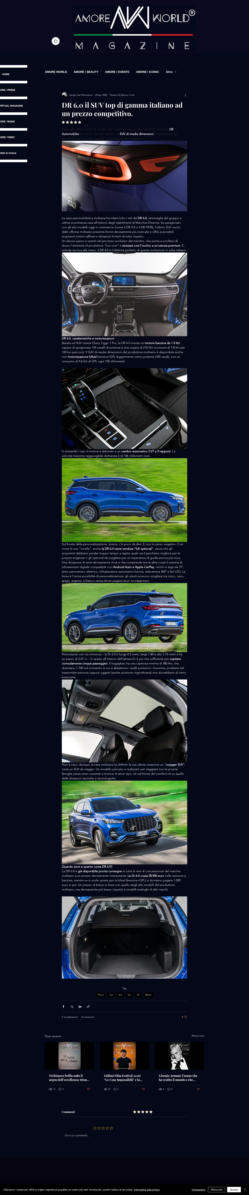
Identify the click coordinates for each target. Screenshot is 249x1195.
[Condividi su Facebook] (63, 1006)
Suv (129, 994)
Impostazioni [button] (198, 1189)
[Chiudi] (245, 1189)
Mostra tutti (198, 1035)
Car (111, 994)
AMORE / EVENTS (117, 72)
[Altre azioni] (185, 95)
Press (100, 994)
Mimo (148, 994)
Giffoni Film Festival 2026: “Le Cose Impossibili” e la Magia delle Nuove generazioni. (122, 1078)
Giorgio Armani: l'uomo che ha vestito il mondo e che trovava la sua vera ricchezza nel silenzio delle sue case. (178, 1078)
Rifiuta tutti (216, 1189)
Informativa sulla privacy (147, 1189)
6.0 (120, 994)
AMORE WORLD (56, 72)
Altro (169, 72)
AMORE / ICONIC (147, 72)
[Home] (56, 41)
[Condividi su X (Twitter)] (71, 1006)
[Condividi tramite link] (88, 1006)
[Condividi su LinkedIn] (80, 1006)
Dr (138, 994)
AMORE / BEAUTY (86, 72)
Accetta (234, 1189)
